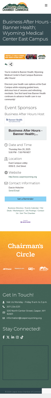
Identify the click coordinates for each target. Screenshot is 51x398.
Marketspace (18, 211)
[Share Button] (11, 64)
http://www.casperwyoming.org (23, 177)
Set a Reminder (25, 199)
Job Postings (31, 211)
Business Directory (15, 208)
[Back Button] (6, 65)
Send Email (14, 191)
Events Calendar (32, 208)
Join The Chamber (27, 213)
